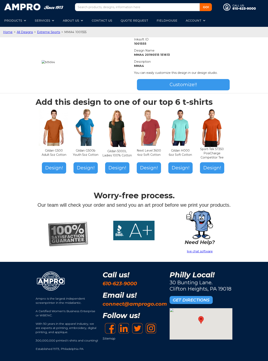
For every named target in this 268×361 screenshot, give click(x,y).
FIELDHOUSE (167, 20)
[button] (15, 20)
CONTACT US (102, 20)
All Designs (25, 32)
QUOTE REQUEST (134, 20)
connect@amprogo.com (135, 304)
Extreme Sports (48, 32)
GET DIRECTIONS (191, 300)
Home (8, 32)
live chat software (200, 251)
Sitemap (109, 338)
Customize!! (183, 84)
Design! (54, 168)
